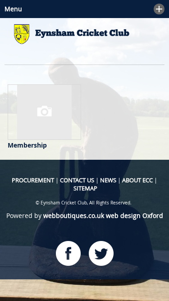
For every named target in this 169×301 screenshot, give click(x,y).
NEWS (108, 180)
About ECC (137, 180)
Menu (11, 9)
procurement (33, 180)
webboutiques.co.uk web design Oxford (103, 215)
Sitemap (85, 188)
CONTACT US (77, 180)
